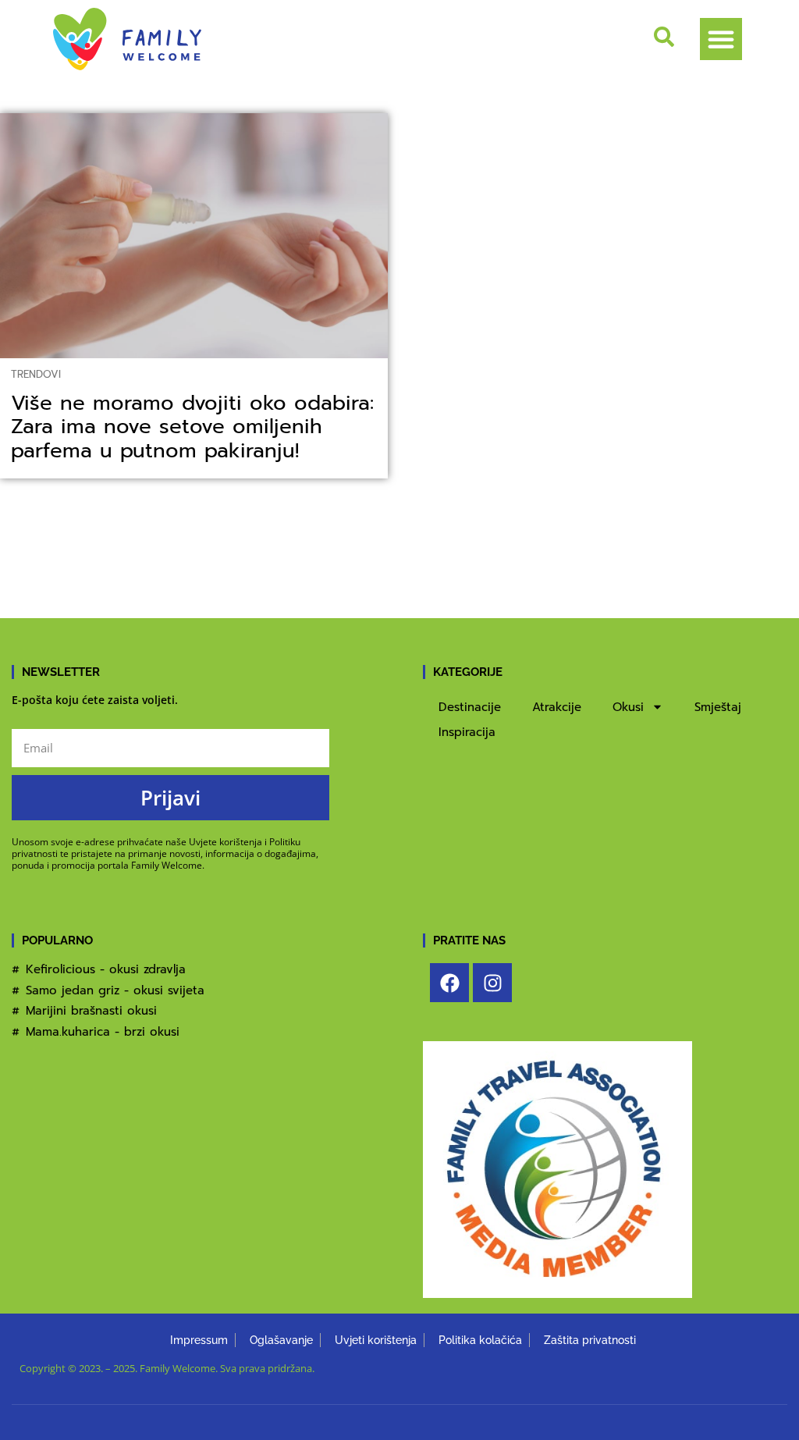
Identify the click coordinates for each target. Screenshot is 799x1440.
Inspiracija (467, 732)
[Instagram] (492, 982)
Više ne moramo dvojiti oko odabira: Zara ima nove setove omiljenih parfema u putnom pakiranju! (192, 427)
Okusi (628, 707)
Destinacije (470, 707)
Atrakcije (556, 707)
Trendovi (36, 374)
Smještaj (717, 707)
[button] (721, 39)
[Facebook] (449, 982)
